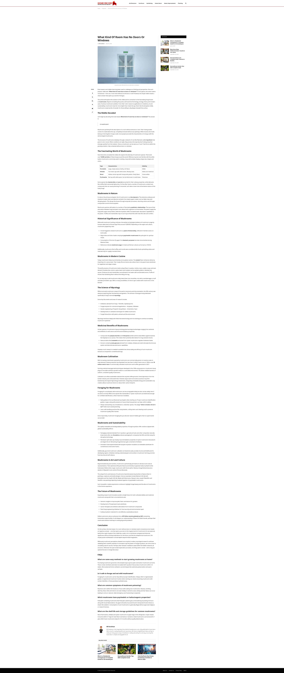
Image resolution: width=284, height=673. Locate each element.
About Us (165, 670)
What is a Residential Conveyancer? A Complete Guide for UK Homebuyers (105, 657)
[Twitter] (92, 97)
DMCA (185, 670)
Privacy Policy (179, 670)
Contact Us (171, 670)
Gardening (150, 3)
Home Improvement (170, 3)
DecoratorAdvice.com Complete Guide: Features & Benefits (177, 59)
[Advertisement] (142, 22)
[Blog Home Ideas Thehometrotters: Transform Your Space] (165, 51)
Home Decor (158, 3)
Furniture (141, 3)
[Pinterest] (92, 104)
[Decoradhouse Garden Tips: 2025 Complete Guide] (127, 649)
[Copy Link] (92, 112)
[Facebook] (92, 93)
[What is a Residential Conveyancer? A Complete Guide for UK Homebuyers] (107, 649)
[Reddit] (92, 108)
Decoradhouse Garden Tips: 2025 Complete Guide (126, 657)
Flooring (180, 3)
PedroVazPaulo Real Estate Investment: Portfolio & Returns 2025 (146, 657)
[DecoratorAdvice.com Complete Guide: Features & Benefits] (165, 60)
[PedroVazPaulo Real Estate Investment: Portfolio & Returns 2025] (147, 649)
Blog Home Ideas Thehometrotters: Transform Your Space (177, 51)
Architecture (132, 3)
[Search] (185, 3)
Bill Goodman (101, 43)
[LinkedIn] (92, 100)
